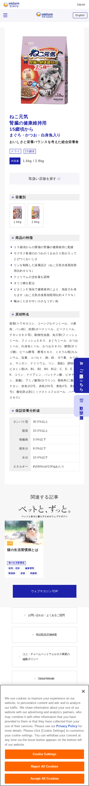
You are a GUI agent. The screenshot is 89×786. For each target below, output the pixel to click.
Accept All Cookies (44, 778)
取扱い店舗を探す (42, 178)
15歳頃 (29, 151)
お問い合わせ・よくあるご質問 (46, 615)
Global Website (46, 678)
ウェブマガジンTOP (44, 591)
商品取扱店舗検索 (46, 634)
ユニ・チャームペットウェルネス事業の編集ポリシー (46, 656)
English (80, 15)
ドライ (15, 151)
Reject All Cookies (44, 766)
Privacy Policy (66, 726)
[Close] (83, 691)
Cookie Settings (44, 754)
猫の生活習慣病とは (22, 550)
